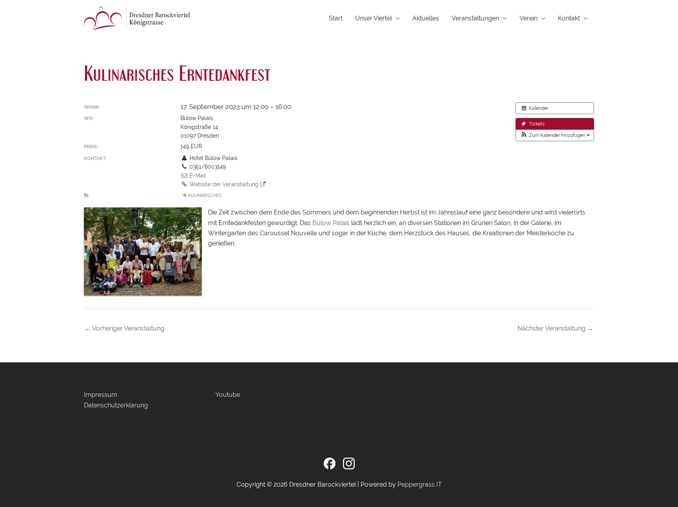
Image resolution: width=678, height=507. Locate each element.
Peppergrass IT (419, 484)
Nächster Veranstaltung (555, 328)
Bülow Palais (331, 223)
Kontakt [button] (569, 18)
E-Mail (197, 176)
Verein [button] (528, 18)
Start (336, 18)
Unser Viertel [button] (373, 18)
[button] (555, 135)
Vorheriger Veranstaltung (124, 328)
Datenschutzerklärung (116, 405)
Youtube (227, 394)
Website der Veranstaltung (224, 184)
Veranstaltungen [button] (475, 18)
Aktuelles (425, 18)
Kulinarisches (204, 195)
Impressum (100, 394)
